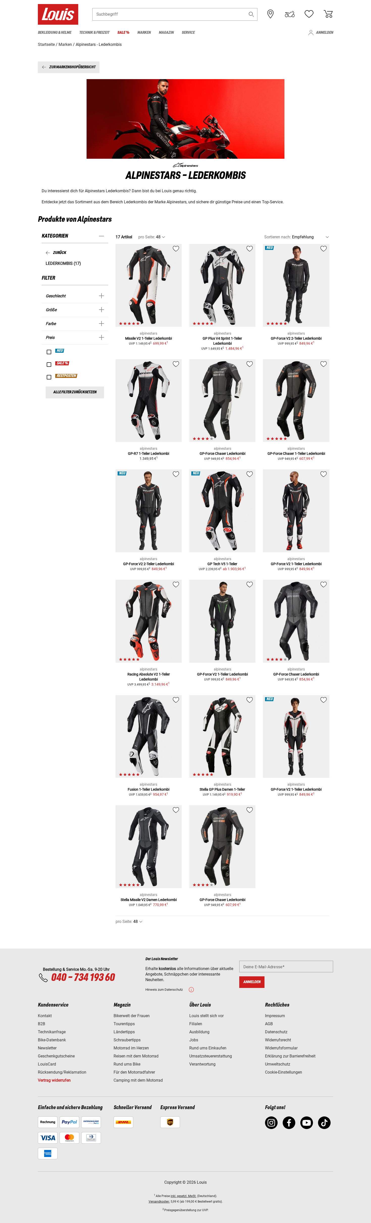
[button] (251, 14)
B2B (41, 1023)
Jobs (193, 1040)
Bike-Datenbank (52, 1040)
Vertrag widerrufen (54, 1080)
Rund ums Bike (127, 1064)
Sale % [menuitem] (123, 32)
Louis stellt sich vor (206, 1015)
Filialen (195, 1023)
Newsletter (47, 1048)
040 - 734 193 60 (83, 977)
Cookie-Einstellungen (283, 1072)
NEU (60, 351)
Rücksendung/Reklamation (62, 1072)
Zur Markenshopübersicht (72, 67)
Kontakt (45, 1015)
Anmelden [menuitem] (324, 32)
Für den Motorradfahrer (134, 1072)
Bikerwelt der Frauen (132, 1015)
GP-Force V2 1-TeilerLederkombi (296, 564)
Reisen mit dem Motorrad (136, 1056)
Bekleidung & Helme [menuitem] (54, 32)
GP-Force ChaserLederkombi (222, 454)
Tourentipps (124, 1023)
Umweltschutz (277, 1064)
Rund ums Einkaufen (207, 1048)
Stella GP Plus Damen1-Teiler (222, 789)
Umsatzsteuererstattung (210, 1056)
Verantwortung (202, 1064)
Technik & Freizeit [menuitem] (94, 32)
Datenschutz (276, 1031)
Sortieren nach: (277, 237)
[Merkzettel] (309, 14)
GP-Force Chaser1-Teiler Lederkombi (296, 454)
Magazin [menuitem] (166, 32)
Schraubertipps (127, 1040)
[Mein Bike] (290, 14)
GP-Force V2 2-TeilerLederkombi (296, 338)
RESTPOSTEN (66, 376)
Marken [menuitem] (144, 32)
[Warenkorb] (328, 14)
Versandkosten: (159, 1201)
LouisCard (47, 1064)
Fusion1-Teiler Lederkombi (148, 789)
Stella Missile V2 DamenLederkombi (149, 900)
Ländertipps (124, 1031)
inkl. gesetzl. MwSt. (183, 1196)
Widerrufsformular (281, 1048)
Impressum (275, 1015)
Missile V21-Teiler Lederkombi (148, 338)
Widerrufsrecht (278, 1040)
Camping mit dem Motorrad (138, 1080)
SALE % (62, 363)
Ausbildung (199, 1031)
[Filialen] (271, 14)
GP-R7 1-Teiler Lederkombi (148, 454)
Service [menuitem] (188, 32)
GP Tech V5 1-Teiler (222, 564)
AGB (269, 1023)
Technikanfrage (52, 1031)
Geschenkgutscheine (56, 1056)
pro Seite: (146, 237)
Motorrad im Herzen (131, 1048)
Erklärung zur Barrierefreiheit (290, 1056)
